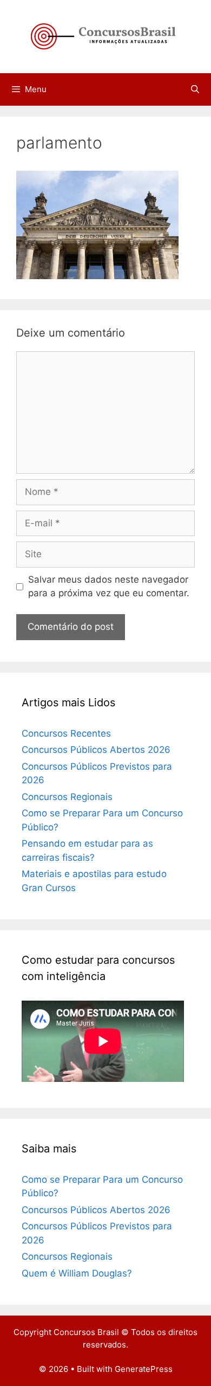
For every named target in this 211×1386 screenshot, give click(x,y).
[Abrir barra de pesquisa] (195, 89)
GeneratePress (144, 1369)
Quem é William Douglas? (77, 1273)
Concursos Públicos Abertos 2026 (96, 749)
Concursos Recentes (66, 733)
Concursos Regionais (67, 796)
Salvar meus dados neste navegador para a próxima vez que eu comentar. (108, 586)
